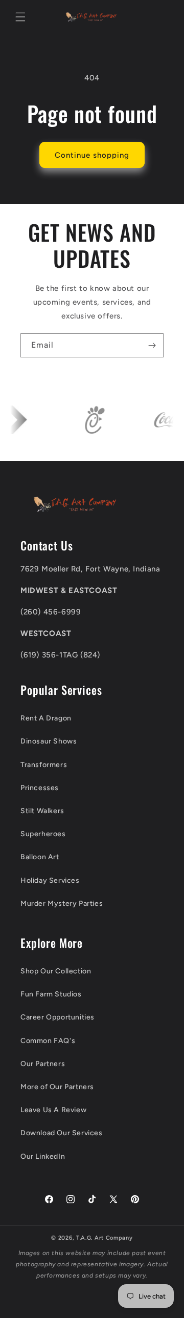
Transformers (43, 764)
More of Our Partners (57, 1086)
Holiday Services (50, 880)
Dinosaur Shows (48, 741)
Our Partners (42, 1063)
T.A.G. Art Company (104, 1238)
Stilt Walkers (42, 810)
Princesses (39, 787)
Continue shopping (92, 155)
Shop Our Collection (55, 971)
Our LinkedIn (42, 1156)
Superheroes (43, 834)
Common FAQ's (47, 1040)
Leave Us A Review (53, 1110)
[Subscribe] (152, 345)
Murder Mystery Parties (61, 903)
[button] (20, 17)
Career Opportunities (57, 1017)
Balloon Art (39, 857)
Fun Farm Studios (51, 994)
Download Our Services (61, 1133)
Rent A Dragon (46, 718)
